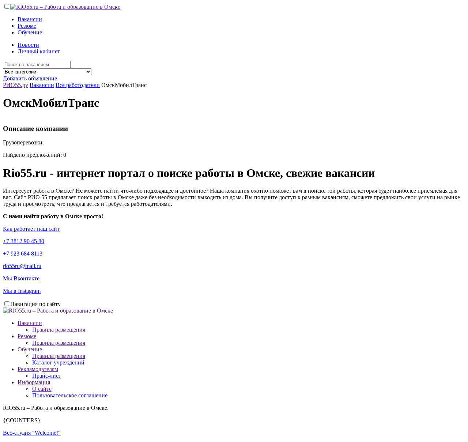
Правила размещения (58, 329)
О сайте (42, 389)
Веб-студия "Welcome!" (32, 433)
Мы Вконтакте (21, 278)
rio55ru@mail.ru (22, 266)
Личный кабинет (39, 51)
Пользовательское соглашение (69, 395)
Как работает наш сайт (31, 229)
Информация (34, 382)
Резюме (27, 26)
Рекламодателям (38, 369)
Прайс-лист (46, 376)
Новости (28, 45)
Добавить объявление (30, 78)
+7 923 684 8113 (22, 253)
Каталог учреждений (58, 362)
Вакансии (30, 19)
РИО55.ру (15, 85)
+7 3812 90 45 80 (23, 241)
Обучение (30, 32)
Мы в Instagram (22, 291)
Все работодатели (78, 85)
